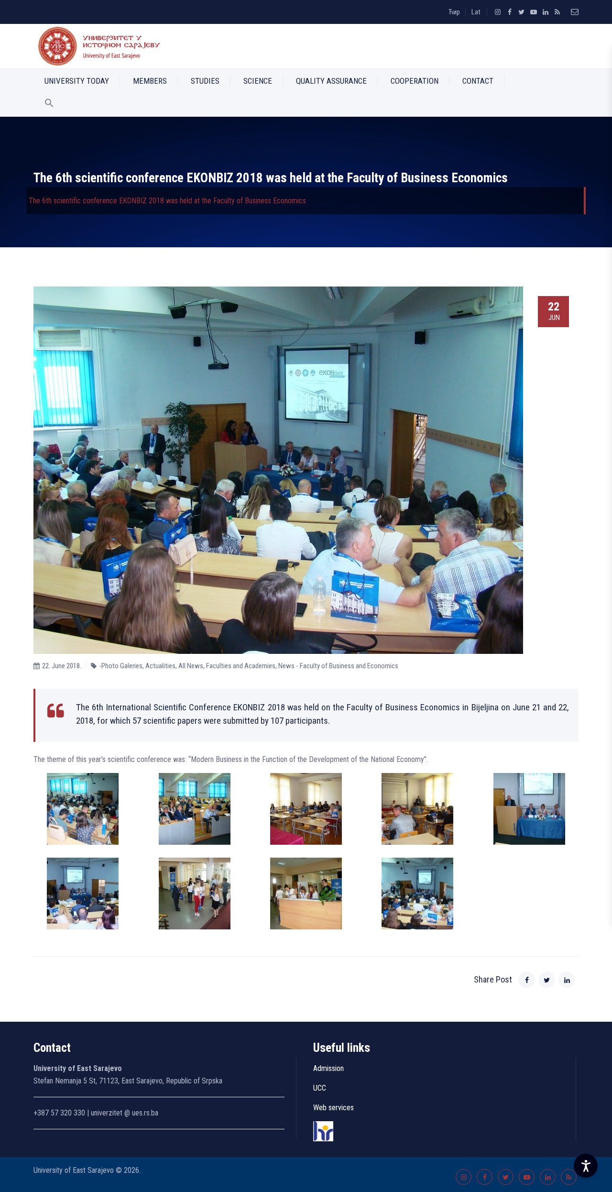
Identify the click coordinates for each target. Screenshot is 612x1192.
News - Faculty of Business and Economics (338, 666)
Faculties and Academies (240, 666)
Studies (205, 81)
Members (150, 81)
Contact (477, 81)
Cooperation (414, 81)
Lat (476, 12)
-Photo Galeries (120, 666)
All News (190, 666)
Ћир (454, 12)
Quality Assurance (331, 81)
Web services (333, 1107)
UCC (319, 1088)
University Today (76, 81)
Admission (328, 1068)
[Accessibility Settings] (586, 1166)
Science (257, 81)
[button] (49, 105)
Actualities (160, 666)
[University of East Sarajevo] (97, 46)
